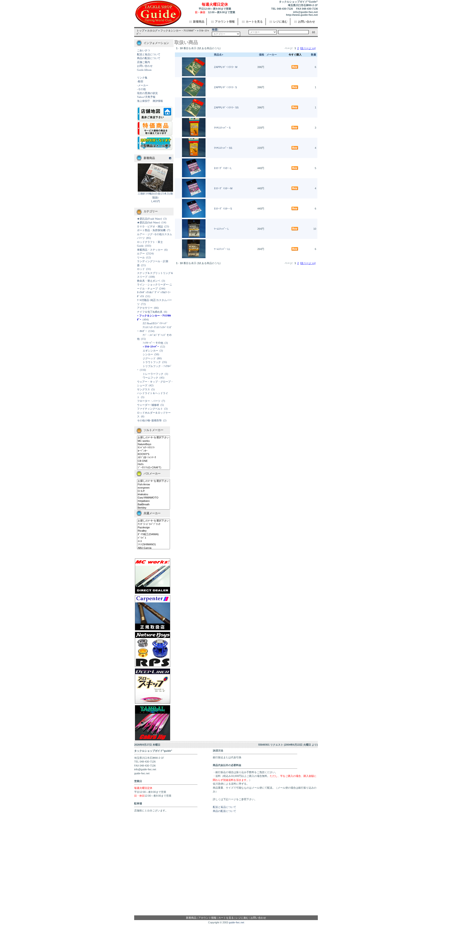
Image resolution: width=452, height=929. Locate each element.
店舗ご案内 (143, 62)
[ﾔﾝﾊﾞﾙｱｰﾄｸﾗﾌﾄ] (153, 447)
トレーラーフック (153, 373)
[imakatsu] (153, 494)
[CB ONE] (153, 461)
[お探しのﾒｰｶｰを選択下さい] (153, 437)
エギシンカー (150, 350)
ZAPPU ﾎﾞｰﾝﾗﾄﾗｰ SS (226, 107)
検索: (215, 29)
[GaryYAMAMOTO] (153, 497)
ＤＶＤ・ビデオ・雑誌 (150, 226)
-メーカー (142, 85)
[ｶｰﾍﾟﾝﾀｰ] (153, 451)
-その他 (141, 89)
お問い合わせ (306, 21)
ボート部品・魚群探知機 (151, 230)
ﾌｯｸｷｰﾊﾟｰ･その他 (153, 342)
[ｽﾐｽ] (153, 541)
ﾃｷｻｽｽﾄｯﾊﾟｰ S (222, 127)
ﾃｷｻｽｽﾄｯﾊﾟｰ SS (223, 147)
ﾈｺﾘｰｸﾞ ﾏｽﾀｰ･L (223, 168)
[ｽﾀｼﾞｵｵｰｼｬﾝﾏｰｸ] (153, 457)
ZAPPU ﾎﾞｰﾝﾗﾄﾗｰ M (225, 67)
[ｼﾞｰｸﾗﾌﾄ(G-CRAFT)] (153, 467)
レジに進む (280, 21)
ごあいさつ (143, 50)
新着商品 (198, 21)
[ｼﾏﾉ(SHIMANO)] (153, 544)
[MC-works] (153, 441)
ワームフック (150, 377)
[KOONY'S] (153, 454)
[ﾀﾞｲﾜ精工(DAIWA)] (153, 534)
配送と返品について (148, 54)
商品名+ (218, 54)
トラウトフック (152, 362)
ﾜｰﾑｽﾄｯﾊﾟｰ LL (222, 249)
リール (141, 257)
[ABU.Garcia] (153, 548)
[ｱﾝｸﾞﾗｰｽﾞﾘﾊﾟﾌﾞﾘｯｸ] (153, 524)
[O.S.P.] (153, 491)
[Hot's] (153, 464)
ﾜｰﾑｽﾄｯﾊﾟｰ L (221, 228)
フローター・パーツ (148, 400)
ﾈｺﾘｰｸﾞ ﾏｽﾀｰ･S (223, 208)
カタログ (152, 30)
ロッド (141, 269)
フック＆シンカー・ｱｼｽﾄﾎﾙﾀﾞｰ (178, 30)
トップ (140, 30)
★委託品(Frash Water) (149, 218)
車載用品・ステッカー (150, 249)
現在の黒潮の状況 (147, 93)
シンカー (148, 354)
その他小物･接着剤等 (149, 420)
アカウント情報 (225, 21)
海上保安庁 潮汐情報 (150, 100)
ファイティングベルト (150, 408)
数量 (313, 54)
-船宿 (140, 81)
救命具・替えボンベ (148, 280)
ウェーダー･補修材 (148, 404)
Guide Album (144, 69)
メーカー (271, 54)
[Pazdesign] (153, 527)
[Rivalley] (153, 531)
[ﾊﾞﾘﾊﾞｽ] (153, 538)
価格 (261, 54)
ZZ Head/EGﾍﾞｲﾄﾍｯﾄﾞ (155, 323)
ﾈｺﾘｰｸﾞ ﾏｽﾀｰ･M (223, 188)
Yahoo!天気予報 (146, 96)
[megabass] (153, 501)
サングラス (143, 389)
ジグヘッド (149, 358)
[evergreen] (153, 488)
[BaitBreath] (153, 504)
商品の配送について (148, 58)
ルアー (141, 253)
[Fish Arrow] (153, 484)
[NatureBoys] (153, 444)
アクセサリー (145, 307)
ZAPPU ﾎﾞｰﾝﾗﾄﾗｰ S (225, 87)
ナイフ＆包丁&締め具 (149, 311)
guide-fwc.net (236, 922)
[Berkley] (153, 508)
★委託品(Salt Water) (148, 222)
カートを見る (254, 21)
